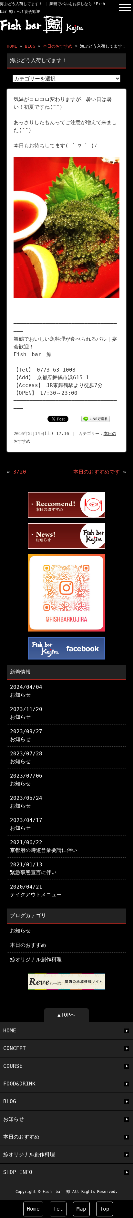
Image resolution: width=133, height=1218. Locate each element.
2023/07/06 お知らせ (26, 780)
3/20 (19, 472)
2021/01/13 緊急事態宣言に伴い (33, 868)
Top (104, 1209)
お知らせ (20, 930)
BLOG (30, 46)
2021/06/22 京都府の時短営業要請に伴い (43, 846)
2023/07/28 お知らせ (26, 757)
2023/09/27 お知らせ (26, 735)
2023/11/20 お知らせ (26, 713)
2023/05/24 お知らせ (26, 802)
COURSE (13, 1066)
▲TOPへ (66, 1015)
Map (81, 1209)
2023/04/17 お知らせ (26, 824)
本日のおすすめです (96, 472)
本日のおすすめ (57, 46)
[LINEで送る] (95, 418)
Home (33, 1209)
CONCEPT (14, 1048)
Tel (58, 1209)
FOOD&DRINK (19, 1084)
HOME (12, 46)
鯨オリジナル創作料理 (36, 959)
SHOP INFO (17, 1172)
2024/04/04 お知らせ (26, 691)
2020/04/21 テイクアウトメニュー (36, 891)
